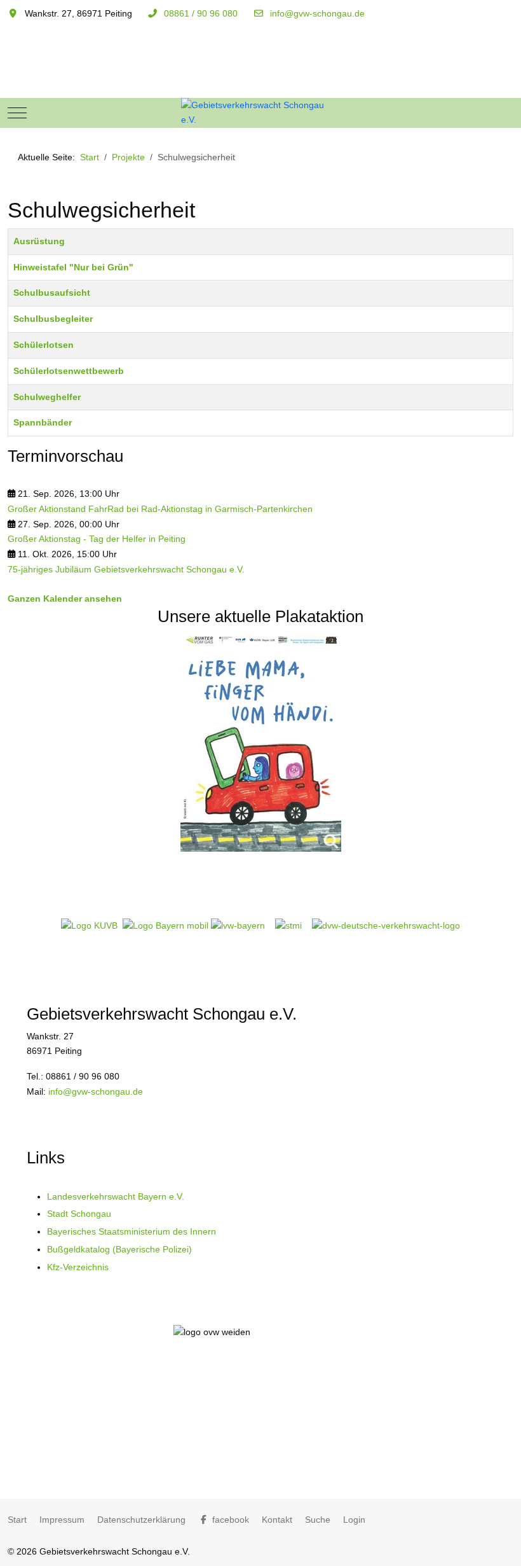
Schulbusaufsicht (51, 293)
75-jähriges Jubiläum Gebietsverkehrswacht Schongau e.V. (126, 569)
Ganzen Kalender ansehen (65, 598)
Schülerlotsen (43, 345)
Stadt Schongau (79, 1214)
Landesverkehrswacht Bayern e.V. (115, 1196)
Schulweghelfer (47, 397)
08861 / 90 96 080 (201, 13)
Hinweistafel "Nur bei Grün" (73, 267)
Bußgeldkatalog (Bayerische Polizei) (119, 1249)
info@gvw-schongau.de (317, 13)
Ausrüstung (39, 241)
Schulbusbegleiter (53, 319)
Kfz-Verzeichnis (78, 1267)
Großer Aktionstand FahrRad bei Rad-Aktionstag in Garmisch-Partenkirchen (160, 509)
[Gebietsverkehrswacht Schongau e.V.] (260, 113)
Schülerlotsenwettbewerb (68, 371)
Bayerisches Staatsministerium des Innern (131, 1231)
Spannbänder (42, 422)
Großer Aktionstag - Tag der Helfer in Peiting (97, 539)
